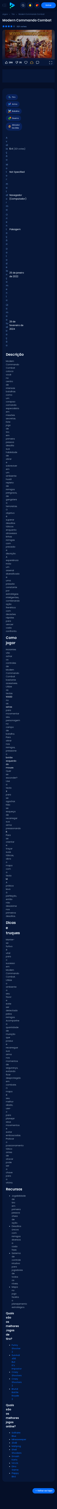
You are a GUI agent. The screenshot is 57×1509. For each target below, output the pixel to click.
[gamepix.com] (12, 5)
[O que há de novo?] (30, 5)
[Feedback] (37, 62)
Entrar (48, 5)
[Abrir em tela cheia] (50, 62)
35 (20, 62)
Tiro (13, 14)
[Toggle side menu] (3, 5)
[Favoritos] (37, 5)
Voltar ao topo (44, 1490)
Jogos (5, 14)
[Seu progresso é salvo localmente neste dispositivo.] (31, 62)
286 (11, 62)
